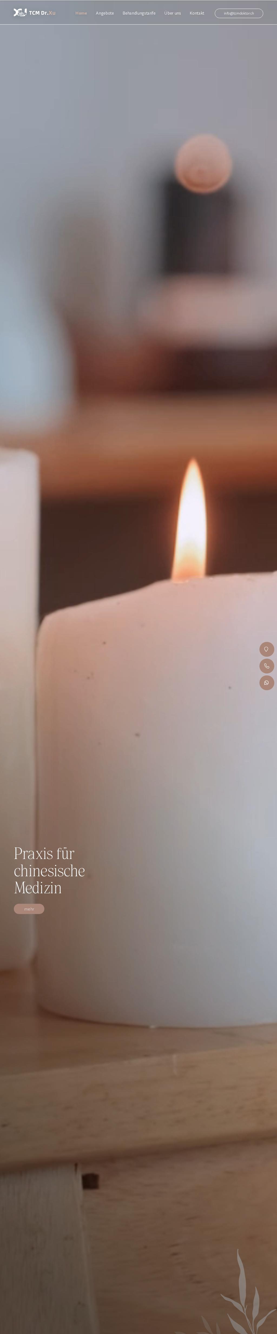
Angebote (105, 13)
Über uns (172, 13)
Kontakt (197, 13)
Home (81, 13)
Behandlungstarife (139, 13)
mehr (29, 908)
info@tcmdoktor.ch (239, 13)
